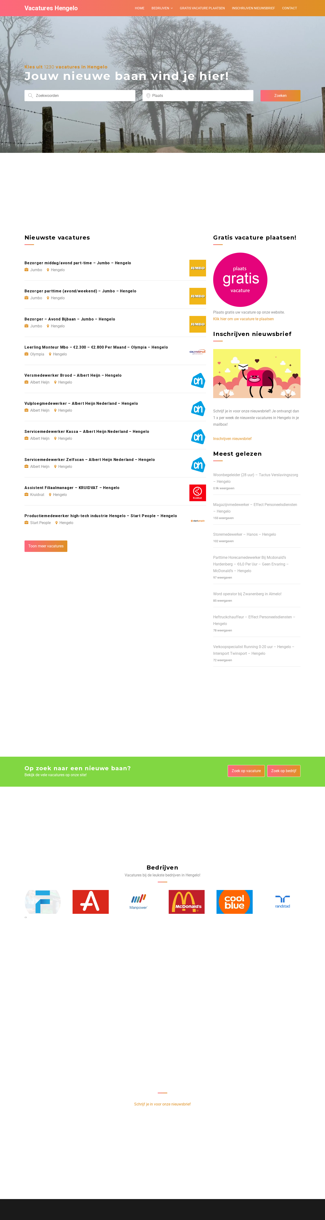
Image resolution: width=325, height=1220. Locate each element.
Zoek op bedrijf (283, 771)
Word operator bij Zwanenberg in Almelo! (247, 594)
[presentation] (25, 917)
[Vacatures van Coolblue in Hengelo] (186, 902)
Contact (289, 8)
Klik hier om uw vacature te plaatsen (243, 319)
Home (139, 8)
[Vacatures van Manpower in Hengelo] (91, 901)
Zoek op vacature (246, 771)
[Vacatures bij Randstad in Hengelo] (235, 902)
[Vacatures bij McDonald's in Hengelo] (139, 902)
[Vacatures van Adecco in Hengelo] (43, 902)
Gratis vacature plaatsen (202, 8)
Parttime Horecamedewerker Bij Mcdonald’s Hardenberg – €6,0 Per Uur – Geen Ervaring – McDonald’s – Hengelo (251, 564)
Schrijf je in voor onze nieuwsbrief (162, 1104)
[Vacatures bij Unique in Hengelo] (283, 902)
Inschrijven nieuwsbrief (253, 8)
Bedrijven (160, 8)
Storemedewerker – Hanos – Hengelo (244, 534)
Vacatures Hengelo (51, 8)
